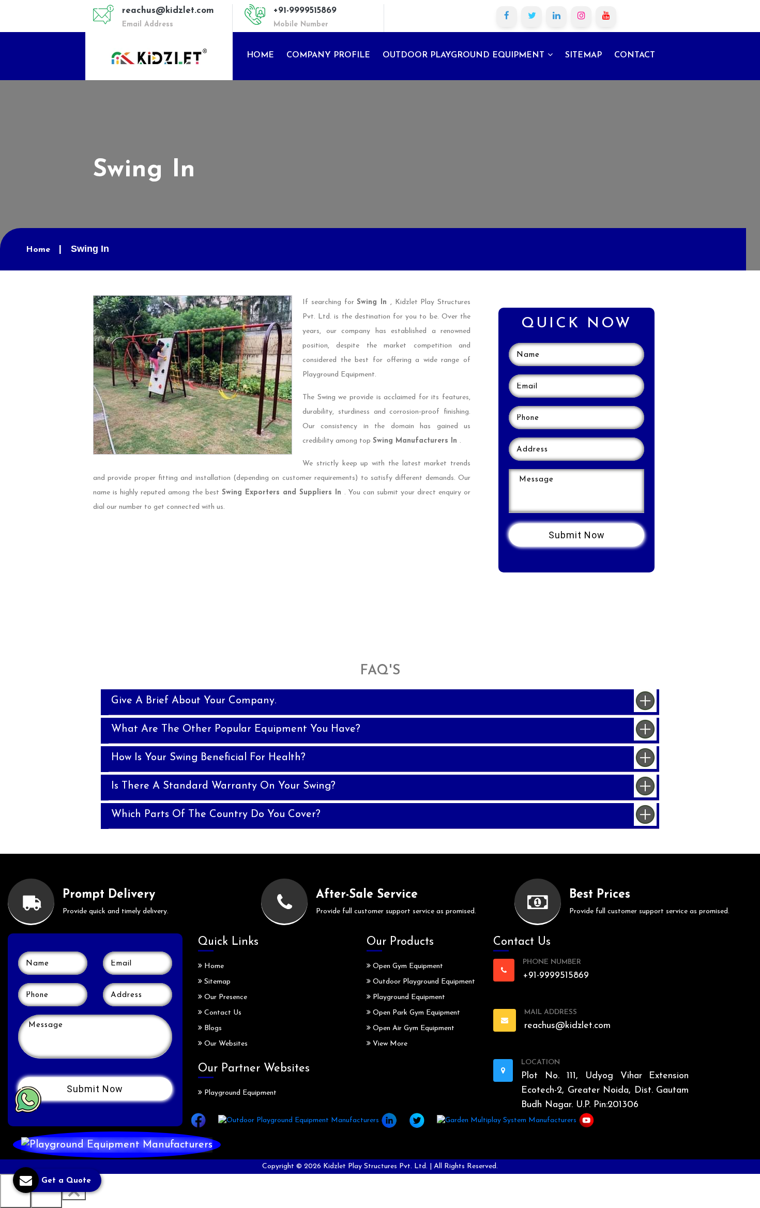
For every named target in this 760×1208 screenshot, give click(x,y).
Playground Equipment (239, 1093)
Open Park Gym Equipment (415, 1013)
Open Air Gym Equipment (412, 1028)
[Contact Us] (117, 1144)
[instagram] (581, 16)
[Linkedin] (556, 16)
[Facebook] (506, 16)
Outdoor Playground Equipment (465, 55)
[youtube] (606, 16)
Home (260, 55)
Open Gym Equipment (407, 966)
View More (389, 1044)
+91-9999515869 (305, 10)
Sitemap (583, 55)
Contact (634, 55)
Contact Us (221, 1013)
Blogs (212, 1028)
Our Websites (225, 1044)
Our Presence (224, 997)
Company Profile (328, 55)
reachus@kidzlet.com (168, 10)
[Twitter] (531, 16)
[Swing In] (192, 374)
